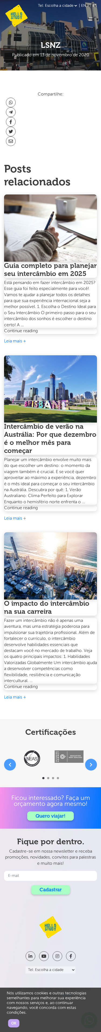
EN (83, 6)
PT (89, 6)
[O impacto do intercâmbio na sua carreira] (50, 566)
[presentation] (10, 765)
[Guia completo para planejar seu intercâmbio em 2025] (50, 228)
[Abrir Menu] (90, 19)
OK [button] (13, 1023)
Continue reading (32, 331)
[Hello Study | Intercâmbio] (16, 16)
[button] (43, 778)
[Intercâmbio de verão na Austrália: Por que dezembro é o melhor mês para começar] (50, 389)
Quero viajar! (50, 816)
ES (95, 6)
